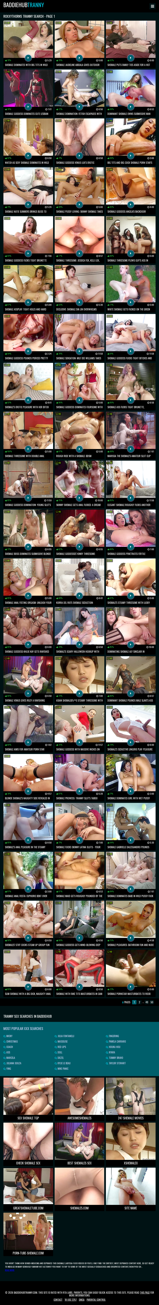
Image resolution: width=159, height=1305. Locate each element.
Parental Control (96, 1300)
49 (146, 1002)
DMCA (81, 1300)
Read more (9, 1270)
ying (8, 1068)
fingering (113, 1036)
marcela (10, 1058)
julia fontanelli (65, 1036)
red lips (61, 1047)
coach (9, 1047)
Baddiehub (23, 4)
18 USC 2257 (71, 1300)
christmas (12, 1041)
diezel (60, 1058)
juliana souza (13, 1063)
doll (59, 1052)
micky (9, 1036)
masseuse (62, 1041)
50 (152, 1002)
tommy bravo (115, 1058)
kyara (111, 1052)
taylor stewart (117, 1063)
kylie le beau (63, 1063)
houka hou (114, 1047)
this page (145, 1292)
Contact (58, 1300)
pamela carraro (117, 1041)
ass (8, 1052)
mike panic (62, 1068)
